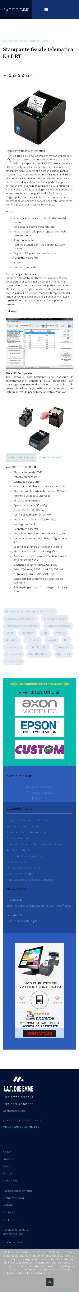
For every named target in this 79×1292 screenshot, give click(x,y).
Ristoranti (27, 632)
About (7, 1151)
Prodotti (8, 1158)
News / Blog (10, 1180)
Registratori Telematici (20, 618)
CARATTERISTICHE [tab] (21, 457)
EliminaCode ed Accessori (24, 867)
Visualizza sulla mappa (21, 1127)
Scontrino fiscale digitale (23, 921)
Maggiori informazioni (59, 1288)
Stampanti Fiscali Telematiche (25, 41)
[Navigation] (46, 9)
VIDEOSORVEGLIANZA (20, 873)
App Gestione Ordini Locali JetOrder (30, 879)
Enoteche (32, 639)
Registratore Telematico (21, 625)
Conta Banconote (18, 862)
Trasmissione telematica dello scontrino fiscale (39, 905)
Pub (44, 632)
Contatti (8, 1212)
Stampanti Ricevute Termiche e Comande (34, 844)
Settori (7, 1173)
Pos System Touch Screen (23, 826)
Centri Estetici (38, 647)
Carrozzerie (13, 661)
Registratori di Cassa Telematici (27, 820)
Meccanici (63, 654)
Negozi (51, 639)
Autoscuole (13, 654)
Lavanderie (13, 647)
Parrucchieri (62, 647)
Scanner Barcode (18, 838)
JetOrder (9, 1204)
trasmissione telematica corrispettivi (30, 611)
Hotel (9, 632)
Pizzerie (60, 632)
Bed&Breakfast (39, 654)
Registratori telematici (17, 1190)
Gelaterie (12, 639)
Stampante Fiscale (58, 625)
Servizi (7, 1166)
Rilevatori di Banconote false (25, 856)
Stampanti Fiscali (55, 618)
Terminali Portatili (18, 850)
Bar (66, 639)
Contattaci (14, 1242)
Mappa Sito (10, 1219)
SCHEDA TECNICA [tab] (50, 457)
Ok (49, 1282)
